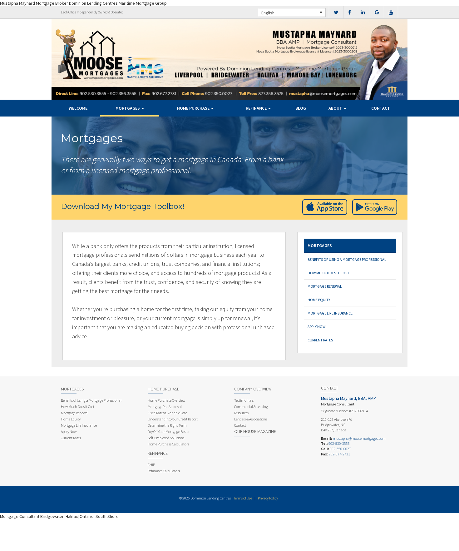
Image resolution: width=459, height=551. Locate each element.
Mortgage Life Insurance (330, 313)
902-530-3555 (339, 443)
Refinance (257, 108)
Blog (300, 108)
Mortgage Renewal (325, 286)
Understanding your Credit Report (173, 419)
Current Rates (320, 340)
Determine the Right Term (167, 425)
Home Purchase (193, 108)
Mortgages (128, 108)
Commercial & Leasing (251, 406)
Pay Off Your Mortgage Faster (169, 431)
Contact (380, 108)
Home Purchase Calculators (168, 444)
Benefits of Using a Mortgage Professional (347, 259)
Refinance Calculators (164, 471)
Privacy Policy (268, 498)
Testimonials (244, 400)
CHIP (151, 464)
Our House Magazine (255, 431)
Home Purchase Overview (166, 400)
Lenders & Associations (250, 419)
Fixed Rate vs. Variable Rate (167, 412)
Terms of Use (242, 498)
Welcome (78, 108)
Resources (241, 412)
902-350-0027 (340, 448)
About (335, 108)
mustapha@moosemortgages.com (359, 438)
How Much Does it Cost (328, 273)
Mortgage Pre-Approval (165, 406)
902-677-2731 (339, 454)
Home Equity (319, 299)
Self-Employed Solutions (166, 437)
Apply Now (316, 326)
